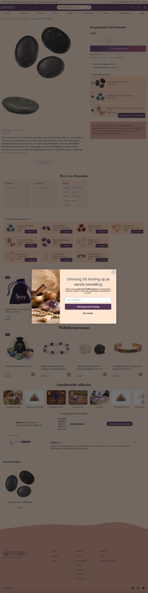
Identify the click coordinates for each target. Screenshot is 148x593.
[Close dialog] (113, 272)
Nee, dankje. (88, 313)
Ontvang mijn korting (88, 307)
